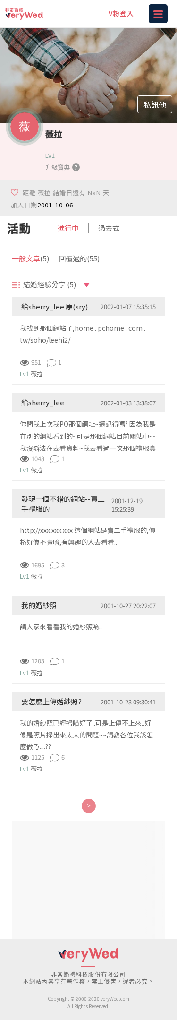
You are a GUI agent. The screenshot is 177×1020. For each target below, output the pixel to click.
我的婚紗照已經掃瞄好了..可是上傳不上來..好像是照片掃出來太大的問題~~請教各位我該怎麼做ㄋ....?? (86, 734)
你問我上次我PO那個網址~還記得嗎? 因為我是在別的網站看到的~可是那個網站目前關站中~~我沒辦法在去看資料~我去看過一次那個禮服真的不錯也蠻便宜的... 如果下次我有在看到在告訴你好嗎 (88, 447)
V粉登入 (121, 13)
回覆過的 (79, 258)
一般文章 (30, 258)
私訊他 (154, 104)
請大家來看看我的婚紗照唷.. (61, 626)
